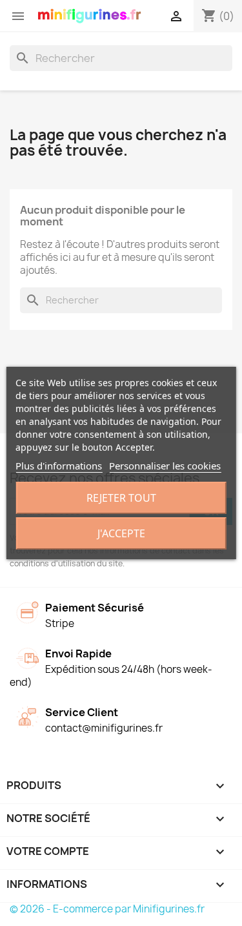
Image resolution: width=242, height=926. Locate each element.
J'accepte (121, 533)
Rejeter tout (121, 498)
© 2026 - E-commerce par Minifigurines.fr (107, 909)
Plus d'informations (58, 465)
